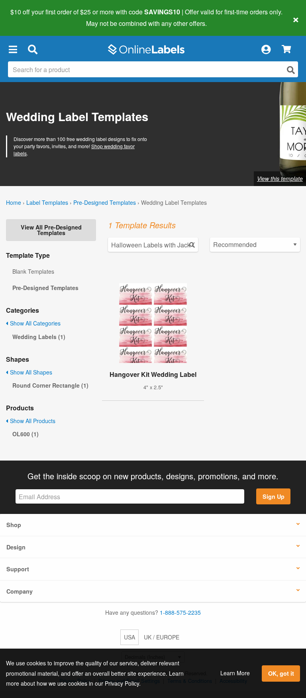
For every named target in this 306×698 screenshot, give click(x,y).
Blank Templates (33, 271)
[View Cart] (286, 49)
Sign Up (273, 496)
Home (13, 202)
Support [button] (17, 569)
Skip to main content (29, 18)
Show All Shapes (30, 372)
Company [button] (19, 591)
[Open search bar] (32, 49)
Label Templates (47, 202)
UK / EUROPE (161, 637)
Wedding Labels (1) (38, 337)
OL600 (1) (25, 434)
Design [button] (16, 547)
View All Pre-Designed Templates (51, 230)
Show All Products (31, 421)
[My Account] (266, 49)
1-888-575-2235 (180, 612)
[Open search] (291, 70)
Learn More (235, 673)
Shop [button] (13, 525)
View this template (280, 178)
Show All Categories (34, 323)
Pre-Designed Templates (104, 202)
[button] (12, 49)
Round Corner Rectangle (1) (50, 385)
